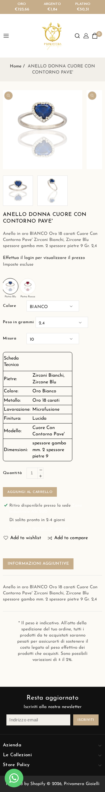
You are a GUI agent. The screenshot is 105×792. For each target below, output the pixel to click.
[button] (77, 36)
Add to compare (71, 538)
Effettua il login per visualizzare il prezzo (44, 258)
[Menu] (8, 36)
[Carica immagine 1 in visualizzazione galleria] (18, 190)
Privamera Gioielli (81, 784)
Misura (10, 338)
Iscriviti (86, 720)
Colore (9, 306)
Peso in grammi (18, 322)
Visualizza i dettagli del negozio (39, 528)
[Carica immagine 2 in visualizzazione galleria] (52, 190)
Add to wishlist (25, 538)
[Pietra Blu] (10, 286)
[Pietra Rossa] (27, 286)
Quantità (12, 473)
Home (16, 66)
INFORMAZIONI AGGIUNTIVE (38, 564)
